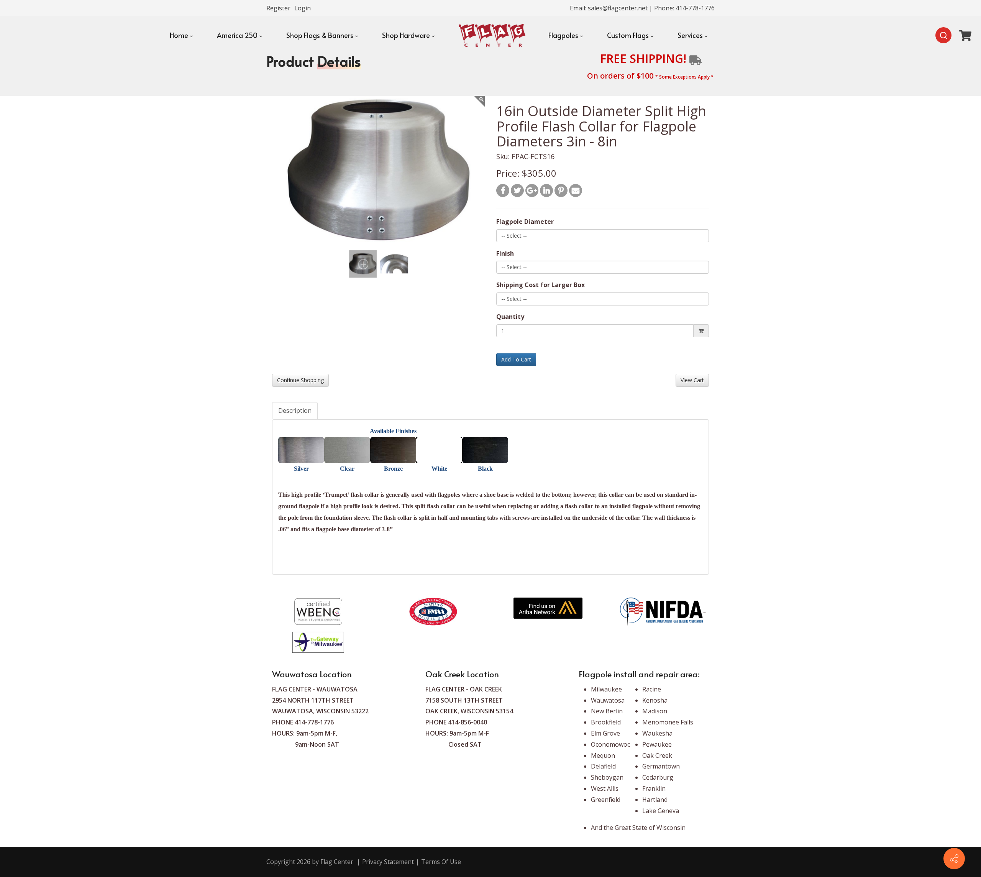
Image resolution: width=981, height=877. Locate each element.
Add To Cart (516, 359)
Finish (505, 253)
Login (302, 8)
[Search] (943, 35)
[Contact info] (954, 858)
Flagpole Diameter (525, 221)
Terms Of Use (441, 861)
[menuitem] (181, 35)
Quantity (510, 316)
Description (295, 410)
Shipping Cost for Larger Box (540, 285)
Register (278, 8)
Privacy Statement (388, 861)
